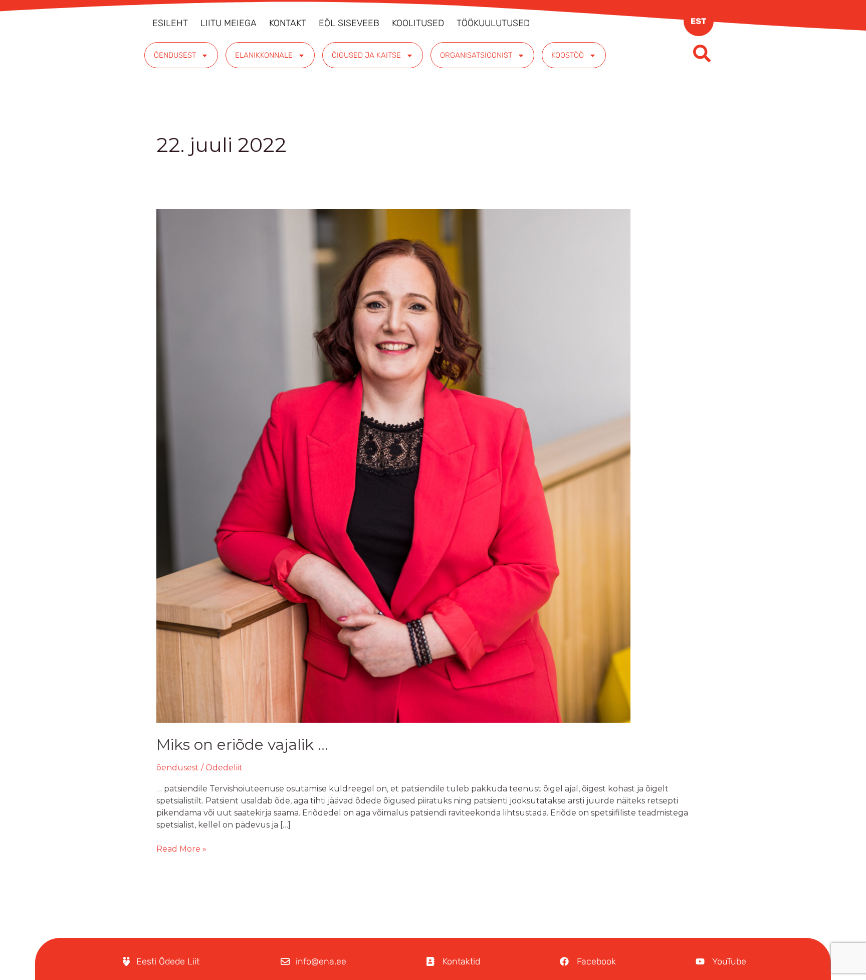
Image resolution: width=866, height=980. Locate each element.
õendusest (177, 767)
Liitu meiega (228, 23)
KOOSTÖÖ (567, 55)
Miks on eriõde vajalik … (242, 744)
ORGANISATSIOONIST (476, 55)
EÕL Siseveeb (349, 23)
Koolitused (418, 23)
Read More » (181, 848)
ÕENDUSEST (175, 55)
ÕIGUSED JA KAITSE (366, 55)
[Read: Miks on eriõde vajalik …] (393, 465)
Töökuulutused (493, 23)
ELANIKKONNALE (264, 55)
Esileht (170, 23)
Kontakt (287, 23)
